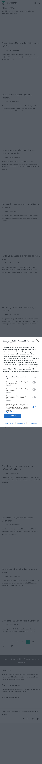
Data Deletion (9, 423)
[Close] (38, 341)
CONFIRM (12, 416)
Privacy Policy (32, 423)
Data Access (21, 423)
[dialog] (21, 382)
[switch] (34, 382)
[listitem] (21, 377)
